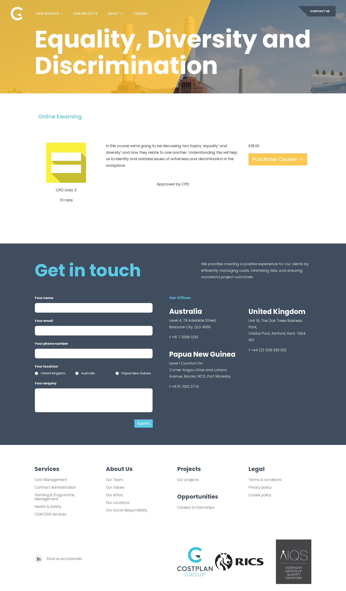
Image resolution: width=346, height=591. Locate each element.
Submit (143, 423)
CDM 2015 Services (50, 514)
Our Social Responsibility (126, 510)
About (113, 13)
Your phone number (51, 344)
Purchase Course (274, 159)
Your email (45, 321)
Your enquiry (45, 383)
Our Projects (85, 13)
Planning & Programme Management (54, 497)
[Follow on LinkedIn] (39, 559)
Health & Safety (48, 506)
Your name (45, 298)
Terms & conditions (265, 479)
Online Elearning (60, 116)
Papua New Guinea (136, 373)
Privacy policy (260, 487)
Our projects (188, 479)
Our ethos (114, 495)
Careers (140, 13)
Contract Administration (55, 487)
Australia (88, 373)
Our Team (114, 479)
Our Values (115, 487)
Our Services (47, 13)
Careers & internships (195, 507)
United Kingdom (53, 373)
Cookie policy (259, 495)
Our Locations (118, 502)
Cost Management (51, 479)
